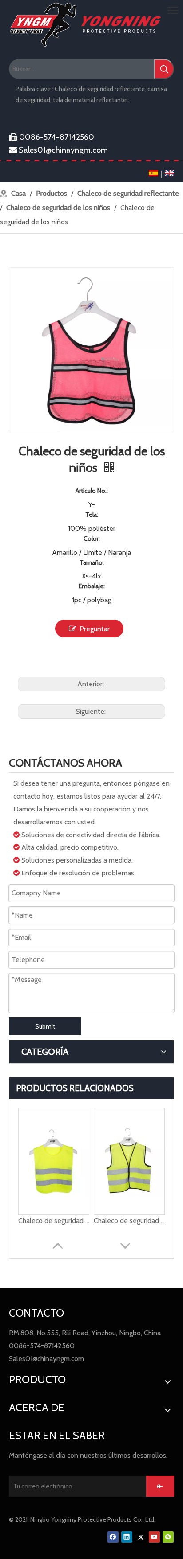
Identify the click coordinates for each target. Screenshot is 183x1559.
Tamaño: (92, 562)
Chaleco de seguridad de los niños (53, 1220)
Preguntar (95, 629)
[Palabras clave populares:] (164, 69)
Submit (45, 1026)
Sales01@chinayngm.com (58, 150)
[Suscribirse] (160, 1486)
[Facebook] (113, 1536)
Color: (92, 538)
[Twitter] (140, 1536)
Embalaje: (92, 586)
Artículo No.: (92, 490)
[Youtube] (154, 1536)
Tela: (91, 514)
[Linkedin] (126, 1536)
